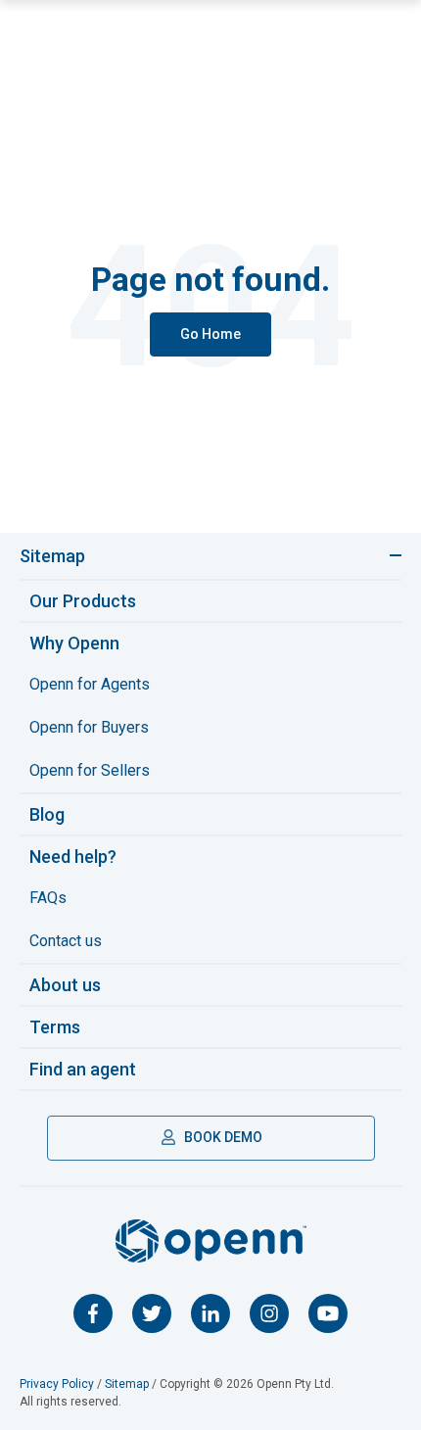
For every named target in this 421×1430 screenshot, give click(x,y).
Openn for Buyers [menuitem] (89, 727)
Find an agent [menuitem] (82, 1069)
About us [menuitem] (65, 985)
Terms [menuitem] (54, 1027)
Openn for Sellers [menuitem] (89, 770)
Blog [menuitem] (47, 814)
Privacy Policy (57, 1384)
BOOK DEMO (221, 1137)
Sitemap (52, 556)
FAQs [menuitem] (48, 897)
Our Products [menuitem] (82, 601)
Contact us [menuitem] (65, 940)
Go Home (210, 334)
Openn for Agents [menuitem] (89, 684)
